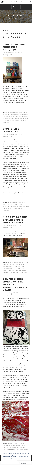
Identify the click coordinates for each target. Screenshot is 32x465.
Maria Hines (13, 208)
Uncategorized (7, 55)
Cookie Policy (8, 458)
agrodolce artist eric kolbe (16, 443)
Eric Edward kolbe (8, 116)
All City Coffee (17, 88)
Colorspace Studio (21, 112)
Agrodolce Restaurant (9, 156)
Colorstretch (13, 391)
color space (11, 112)
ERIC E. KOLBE (16, 15)
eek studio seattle (23, 114)
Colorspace (6, 266)
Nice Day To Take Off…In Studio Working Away (15, 220)
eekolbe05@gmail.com (18, 399)
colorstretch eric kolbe (10, 114)
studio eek (21, 208)
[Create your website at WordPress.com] (16, 2)
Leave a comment (22, 449)
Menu (17, 7)
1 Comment (24, 272)
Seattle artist (7, 272)
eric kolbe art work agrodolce (16, 447)
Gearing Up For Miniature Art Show (14, 47)
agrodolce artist (12, 202)
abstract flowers (13, 262)
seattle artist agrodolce (19, 120)
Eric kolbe (18, 116)
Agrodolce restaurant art (17, 264)
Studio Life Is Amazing (11, 130)
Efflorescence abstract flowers (12, 268)
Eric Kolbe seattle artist (19, 270)
